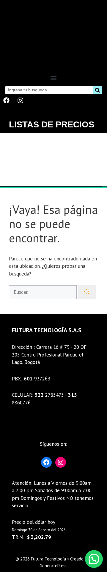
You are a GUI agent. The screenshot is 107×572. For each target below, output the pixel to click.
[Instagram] (20, 100)
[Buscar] (87, 292)
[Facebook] (6, 100)
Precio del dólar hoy (33, 522)
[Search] (97, 90)
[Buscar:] (43, 292)
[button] (54, 78)
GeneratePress (53, 565)
